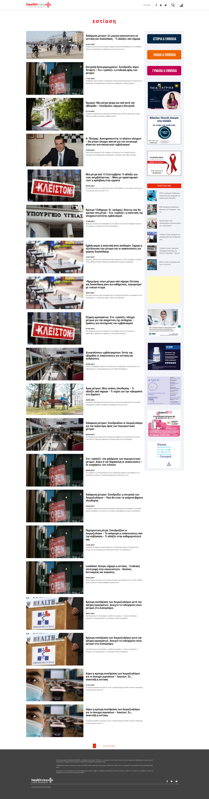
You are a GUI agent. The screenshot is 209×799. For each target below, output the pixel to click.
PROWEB (49, 787)
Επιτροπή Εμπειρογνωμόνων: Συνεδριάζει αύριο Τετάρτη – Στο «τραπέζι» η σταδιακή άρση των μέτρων (112, 70)
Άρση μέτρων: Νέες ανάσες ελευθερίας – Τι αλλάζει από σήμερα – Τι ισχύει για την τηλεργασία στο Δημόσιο (114, 391)
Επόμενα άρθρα (109, 746)
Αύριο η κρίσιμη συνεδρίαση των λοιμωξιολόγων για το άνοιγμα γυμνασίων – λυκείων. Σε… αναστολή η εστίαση (113, 676)
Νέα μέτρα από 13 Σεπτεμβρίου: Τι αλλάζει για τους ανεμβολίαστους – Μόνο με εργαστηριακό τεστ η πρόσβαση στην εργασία (112, 177)
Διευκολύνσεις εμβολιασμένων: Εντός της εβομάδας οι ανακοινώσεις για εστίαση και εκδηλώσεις (109, 355)
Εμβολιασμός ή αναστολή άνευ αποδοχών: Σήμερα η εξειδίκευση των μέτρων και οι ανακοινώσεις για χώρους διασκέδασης (114, 248)
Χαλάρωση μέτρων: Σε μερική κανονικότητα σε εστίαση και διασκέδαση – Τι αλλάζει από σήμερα (113, 37)
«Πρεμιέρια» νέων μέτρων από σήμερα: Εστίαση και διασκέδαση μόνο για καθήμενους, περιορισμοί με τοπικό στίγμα (114, 284)
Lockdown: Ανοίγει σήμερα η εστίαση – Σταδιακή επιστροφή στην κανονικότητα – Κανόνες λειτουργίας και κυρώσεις (113, 569)
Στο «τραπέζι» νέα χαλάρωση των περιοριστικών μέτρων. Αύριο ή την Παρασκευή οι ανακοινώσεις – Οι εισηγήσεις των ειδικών (114, 461)
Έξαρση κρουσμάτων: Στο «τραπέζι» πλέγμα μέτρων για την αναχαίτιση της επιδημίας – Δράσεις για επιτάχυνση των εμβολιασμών (110, 320)
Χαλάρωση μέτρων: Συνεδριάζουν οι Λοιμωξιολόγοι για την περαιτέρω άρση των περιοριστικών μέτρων (114, 426)
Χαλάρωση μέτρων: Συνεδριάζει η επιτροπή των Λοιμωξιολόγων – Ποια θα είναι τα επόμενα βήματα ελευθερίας (114, 497)
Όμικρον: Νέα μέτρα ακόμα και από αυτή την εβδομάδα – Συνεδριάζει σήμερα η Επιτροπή (110, 104)
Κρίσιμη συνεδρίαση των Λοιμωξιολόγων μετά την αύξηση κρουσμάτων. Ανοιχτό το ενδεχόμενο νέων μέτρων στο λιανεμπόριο (114, 604)
